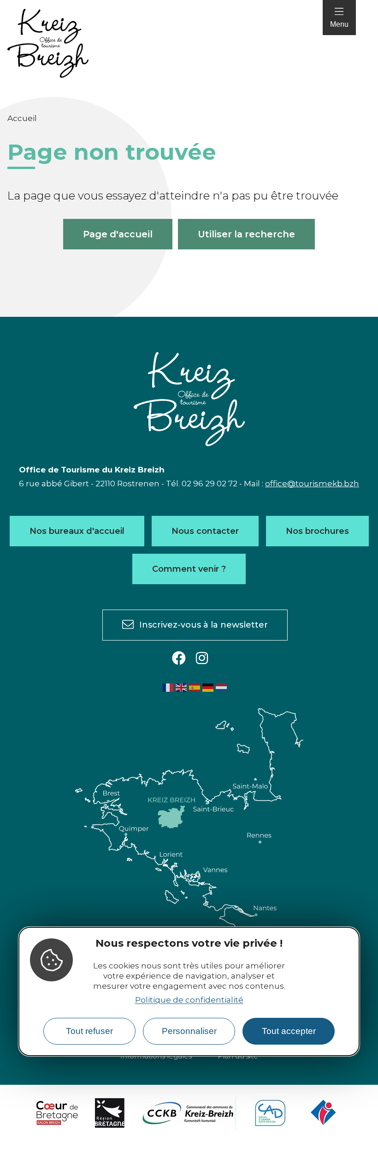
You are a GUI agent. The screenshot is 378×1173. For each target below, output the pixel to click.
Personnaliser (189, 1031)
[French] (168, 687)
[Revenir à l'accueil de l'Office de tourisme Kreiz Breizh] (48, 43)
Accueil (22, 118)
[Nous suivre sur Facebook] (179, 659)
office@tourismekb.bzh (312, 483)
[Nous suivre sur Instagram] (202, 659)
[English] (182, 687)
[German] (208, 687)
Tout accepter (289, 1031)
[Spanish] (195, 687)
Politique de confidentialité (189, 999)
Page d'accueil (118, 234)
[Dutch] (222, 687)
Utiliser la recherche (246, 234)
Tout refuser (89, 1031)
